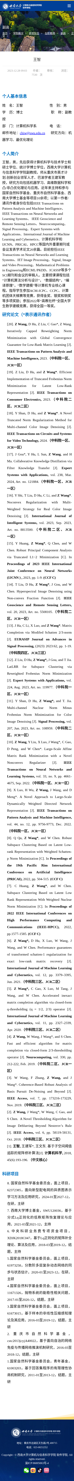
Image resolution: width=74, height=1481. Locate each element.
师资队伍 (34, 33)
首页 (5, 33)
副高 (63, 33)
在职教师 (50, 33)
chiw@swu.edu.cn (32, 133)
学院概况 (18, 33)
